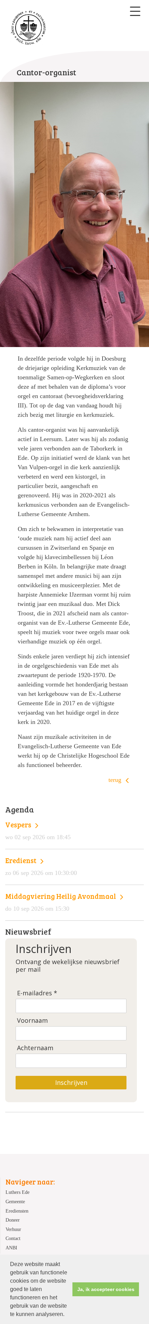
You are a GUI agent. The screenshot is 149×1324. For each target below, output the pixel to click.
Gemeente (15, 1201)
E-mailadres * (37, 993)
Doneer (13, 1220)
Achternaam (35, 1048)
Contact (13, 1238)
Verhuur (13, 1229)
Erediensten (17, 1211)
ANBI (11, 1247)
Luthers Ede (17, 1192)
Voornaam (32, 1020)
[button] (67, 1315)
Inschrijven (71, 1082)
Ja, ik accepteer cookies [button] (105, 1289)
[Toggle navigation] (135, 11)
